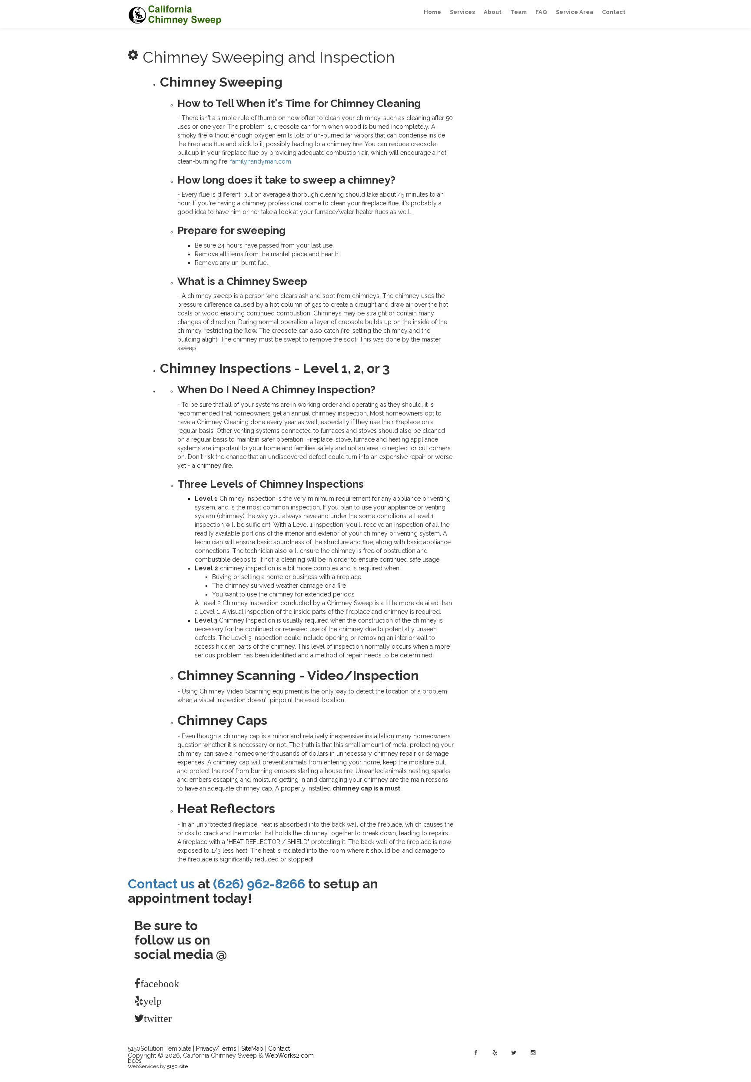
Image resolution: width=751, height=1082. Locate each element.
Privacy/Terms (216, 1048)
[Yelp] (494, 1053)
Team (518, 12)
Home (432, 12)
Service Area (574, 12)
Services (462, 12)
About (493, 12)
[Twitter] (513, 1053)
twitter (148, 1018)
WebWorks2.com (289, 1055)
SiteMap (252, 1048)
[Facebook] (475, 1053)
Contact (613, 12)
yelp (147, 1000)
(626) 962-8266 (259, 883)
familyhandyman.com (260, 161)
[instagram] (533, 1053)
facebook (146, 983)
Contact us (161, 883)
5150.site (177, 1066)
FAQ (541, 12)
